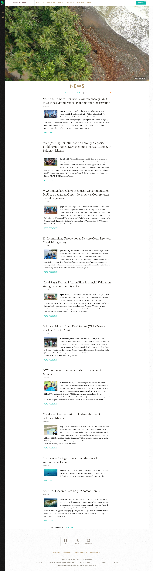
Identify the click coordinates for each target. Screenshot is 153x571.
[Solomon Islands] (3, 2)
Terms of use (56, 552)
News (89, 2)
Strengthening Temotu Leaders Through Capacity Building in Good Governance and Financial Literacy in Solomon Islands (77, 146)
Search (86, 93)
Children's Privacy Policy (80, 552)
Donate (140, 2)
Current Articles (70, 93)
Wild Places (51, 2)
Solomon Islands (19, 3)
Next (67, 528)
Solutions (70, 2)
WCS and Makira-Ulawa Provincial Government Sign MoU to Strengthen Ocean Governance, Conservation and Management (76, 194)
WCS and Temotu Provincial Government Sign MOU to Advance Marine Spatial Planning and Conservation (76, 101)
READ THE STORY (50, 132)
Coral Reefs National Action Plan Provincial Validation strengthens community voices (77, 284)
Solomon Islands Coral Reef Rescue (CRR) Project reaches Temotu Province (74, 328)
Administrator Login (95, 552)
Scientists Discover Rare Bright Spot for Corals (71, 491)
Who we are (40, 2)
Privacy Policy (66, 552)
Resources (80, 2)
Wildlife (60, 2)
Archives (80, 93)
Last (71, 528)
